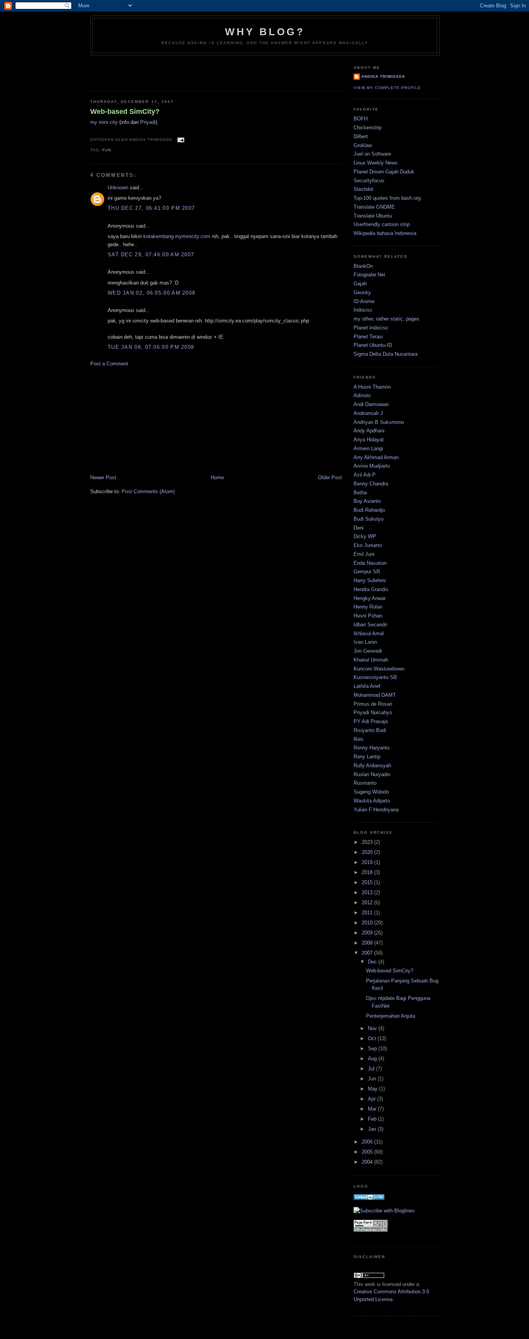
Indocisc (363, 310)
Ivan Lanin (365, 642)
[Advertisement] (135, 70)
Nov (373, 1028)
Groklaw (363, 145)
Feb (373, 1119)
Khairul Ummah (371, 660)
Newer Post (103, 477)
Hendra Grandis (371, 589)
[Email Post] (179, 139)
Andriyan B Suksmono (379, 422)
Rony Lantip (367, 757)
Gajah (360, 283)
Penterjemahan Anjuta (390, 1016)
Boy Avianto (367, 501)
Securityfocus (369, 180)
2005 (368, 1152)
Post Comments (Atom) (148, 491)
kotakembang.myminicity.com (176, 236)
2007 (368, 953)
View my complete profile (387, 88)
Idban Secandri (370, 624)
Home (217, 477)
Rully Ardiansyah (372, 765)
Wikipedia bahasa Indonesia (385, 233)
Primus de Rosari (373, 704)
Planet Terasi (368, 336)
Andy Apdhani (369, 431)
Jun (373, 1079)
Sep (373, 1048)
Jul (372, 1069)
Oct (373, 1038)
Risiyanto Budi (370, 730)
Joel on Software (372, 154)
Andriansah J (368, 413)
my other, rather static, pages (386, 319)
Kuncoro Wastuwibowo (379, 669)
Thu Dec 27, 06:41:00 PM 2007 (151, 208)
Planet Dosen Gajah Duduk (384, 172)
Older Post (330, 477)
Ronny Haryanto (372, 748)
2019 (368, 862)
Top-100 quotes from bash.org (387, 198)
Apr (372, 1099)
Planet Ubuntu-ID (373, 345)
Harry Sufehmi (370, 580)
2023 (368, 842)
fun (106, 150)
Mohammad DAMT (375, 695)
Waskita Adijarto (372, 801)
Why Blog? (265, 32)
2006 (368, 1142)
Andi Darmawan (371, 404)
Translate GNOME (374, 207)
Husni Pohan (368, 616)
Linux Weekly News (376, 163)
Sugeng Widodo (371, 792)
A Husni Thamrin (372, 387)
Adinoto (362, 395)
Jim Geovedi (368, 651)
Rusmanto (365, 783)
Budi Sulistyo (368, 519)
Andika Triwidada (383, 76)
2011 (368, 913)
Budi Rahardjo (369, 510)
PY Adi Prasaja (371, 721)
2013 (368, 892)
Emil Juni (364, 554)
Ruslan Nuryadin (372, 774)
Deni (359, 528)
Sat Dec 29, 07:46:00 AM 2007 (151, 254)
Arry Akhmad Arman (376, 457)
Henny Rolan (368, 607)
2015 (368, 882)
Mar (373, 1109)
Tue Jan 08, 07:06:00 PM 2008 (151, 347)
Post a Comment (109, 364)
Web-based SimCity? (125, 111)
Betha (360, 492)
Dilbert (361, 136)
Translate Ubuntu (373, 216)
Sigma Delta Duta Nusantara (385, 354)
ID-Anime (364, 301)
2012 (368, 902)
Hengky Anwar (370, 598)
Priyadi (148, 122)
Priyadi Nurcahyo (373, 712)
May (373, 1089)
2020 (368, 852)
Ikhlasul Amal (369, 633)
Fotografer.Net (369, 275)
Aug (373, 1058)
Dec (373, 962)
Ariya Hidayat (369, 439)
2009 (368, 933)
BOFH (361, 119)
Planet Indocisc (371, 328)
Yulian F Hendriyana (376, 810)
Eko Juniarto (368, 545)
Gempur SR (367, 571)
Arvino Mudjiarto (372, 466)
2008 (368, 943)
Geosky (362, 292)
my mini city (104, 122)
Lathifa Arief (367, 686)
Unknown (118, 187)
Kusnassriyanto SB (375, 677)
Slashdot (363, 189)
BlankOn (363, 266)
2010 (368, 923)
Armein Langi (368, 448)
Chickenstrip (367, 127)
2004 (368, 1162)
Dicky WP (365, 536)
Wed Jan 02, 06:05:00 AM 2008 (151, 293)
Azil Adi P (365, 475)
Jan (373, 1129)
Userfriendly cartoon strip (382, 224)
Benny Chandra (371, 484)
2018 (368, 872)
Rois (359, 739)
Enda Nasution (370, 563)
